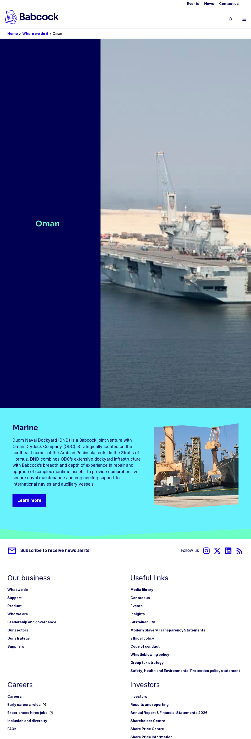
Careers (14, 696)
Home (12, 33)
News (209, 3)
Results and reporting (149, 704)
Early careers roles (24, 704)
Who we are (17, 614)
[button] (231, 20)
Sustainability (142, 622)
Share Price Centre (147, 729)
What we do (17, 590)
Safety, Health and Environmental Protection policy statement (185, 671)
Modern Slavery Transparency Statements (167, 630)
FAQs (11, 729)
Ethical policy (142, 638)
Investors (138, 696)
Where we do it (35, 33)
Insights (137, 614)
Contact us (229, 3)
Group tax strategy (146, 662)
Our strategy (18, 638)
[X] (217, 551)
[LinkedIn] (228, 551)
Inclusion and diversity (27, 721)
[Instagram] (206, 551)
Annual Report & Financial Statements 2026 (169, 713)
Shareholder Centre (147, 721)
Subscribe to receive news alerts (54, 550)
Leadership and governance (31, 622)
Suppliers (15, 646)
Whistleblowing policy (149, 654)
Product (14, 606)
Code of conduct (145, 646)
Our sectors (17, 630)
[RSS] (240, 551)
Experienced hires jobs (27, 713)
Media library (141, 590)
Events (193, 3)
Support (14, 598)
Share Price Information (151, 737)
